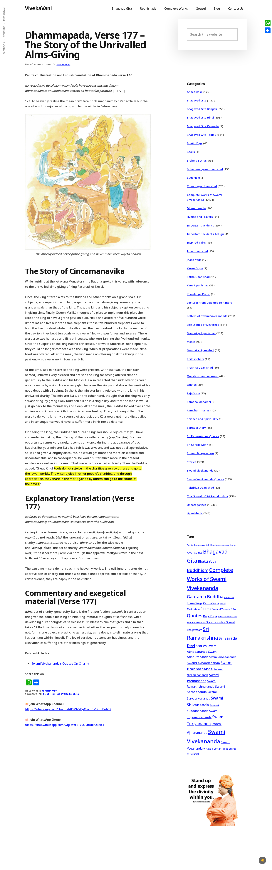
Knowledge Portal (198, 294)
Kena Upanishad (198, 285)
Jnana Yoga (194, 260)
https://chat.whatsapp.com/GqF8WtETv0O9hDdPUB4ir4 (64, 725)
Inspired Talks (196, 242)
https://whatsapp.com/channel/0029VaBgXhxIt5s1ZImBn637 (68, 709)
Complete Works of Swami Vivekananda (210, 579)
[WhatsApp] (267, 23)
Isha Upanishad (197, 251)
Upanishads (195, 513)
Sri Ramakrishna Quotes (203, 436)
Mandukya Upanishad (201, 333)
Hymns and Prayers (200, 217)
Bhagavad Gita (196, 100)
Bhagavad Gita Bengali (202, 109)
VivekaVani (38, 8)
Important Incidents (200, 225)
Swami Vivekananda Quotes (205, 479)
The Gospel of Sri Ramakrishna (207, 496)
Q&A (233, 609)
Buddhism (49, 694)
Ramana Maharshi (199, 402)
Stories (191, 462)
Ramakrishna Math (227, 616)
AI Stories (231, 545)
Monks (191, 342)
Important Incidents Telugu (205, 234)
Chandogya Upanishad (202, 186)
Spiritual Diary (196, 427)
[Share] (267, 30)
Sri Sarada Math (197, 445)
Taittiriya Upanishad (200, 487)
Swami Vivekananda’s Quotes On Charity (60, 663)
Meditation (193, 609)
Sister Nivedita (216, 622)
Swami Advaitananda (222, 657)
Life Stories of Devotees (203, 324)
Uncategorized (196, 505)
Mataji (223, 603)
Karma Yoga (195, 268)
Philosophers (195, 359)
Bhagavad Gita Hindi (200, 117)
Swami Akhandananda (203, 663)
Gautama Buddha (68, 694)
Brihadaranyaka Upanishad (205, 169)
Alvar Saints (194, 552)
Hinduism (229, 597)
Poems (205, 608)
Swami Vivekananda (200, 470)
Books (191, 152)
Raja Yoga (193, 393)
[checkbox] (262, 860)
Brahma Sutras (197, 160)
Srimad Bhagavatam (200, 453)
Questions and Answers (203, 376)
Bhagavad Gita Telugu (201, 135)
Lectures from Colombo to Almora (209, 302)
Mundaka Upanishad (200, 350)
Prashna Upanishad (200, 367)
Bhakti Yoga (194, 143)
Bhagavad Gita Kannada (203, 126)
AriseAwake (195, 92)
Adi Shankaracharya (216, 545)
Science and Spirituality (202, 419)
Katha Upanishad (198, 277)
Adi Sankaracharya (196, 545)
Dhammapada (49, 690)
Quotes (192, 384)
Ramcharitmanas (198, 410)
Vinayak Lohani (212, 748)
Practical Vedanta (221, 609)
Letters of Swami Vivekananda (207, 316)
